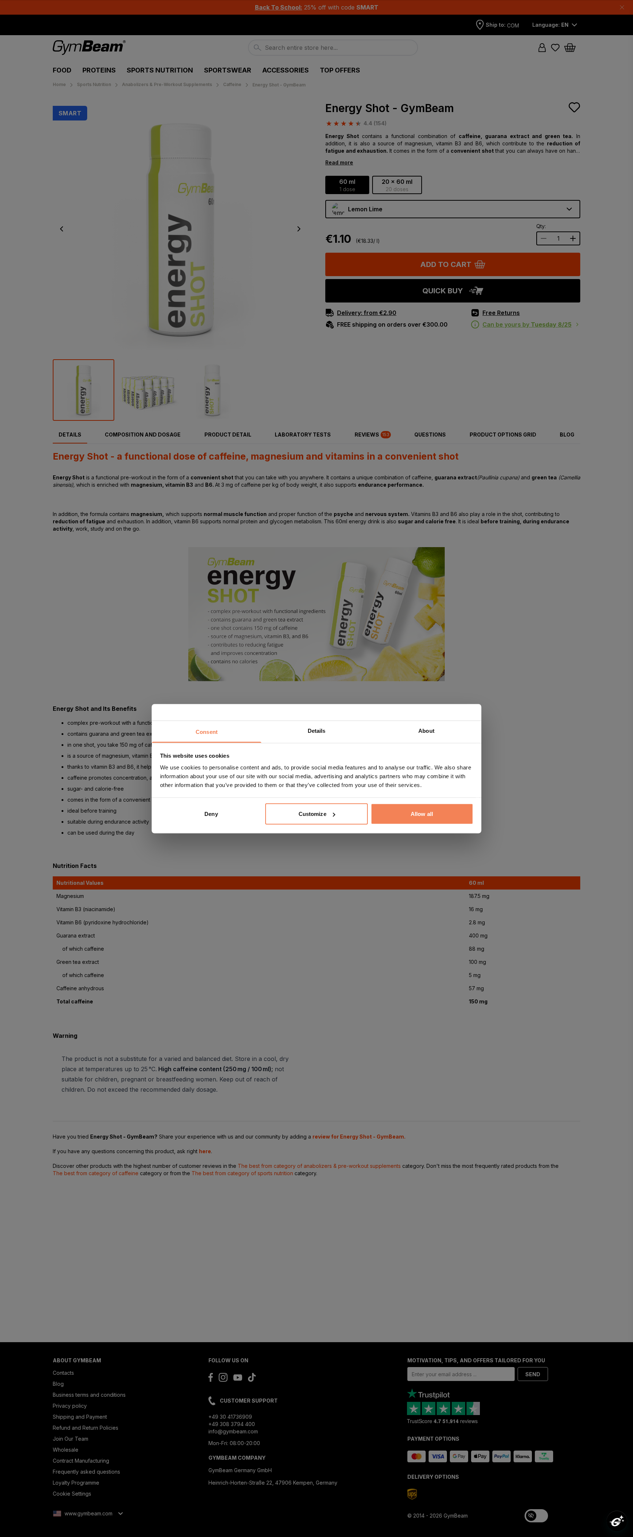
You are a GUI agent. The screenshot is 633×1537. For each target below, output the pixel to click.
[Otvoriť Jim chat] (617, 1521)
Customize (312, 814)
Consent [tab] (207, 731)
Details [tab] (317, 730)
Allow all (422, 814)
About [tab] (426, 730)
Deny (211, 814)
